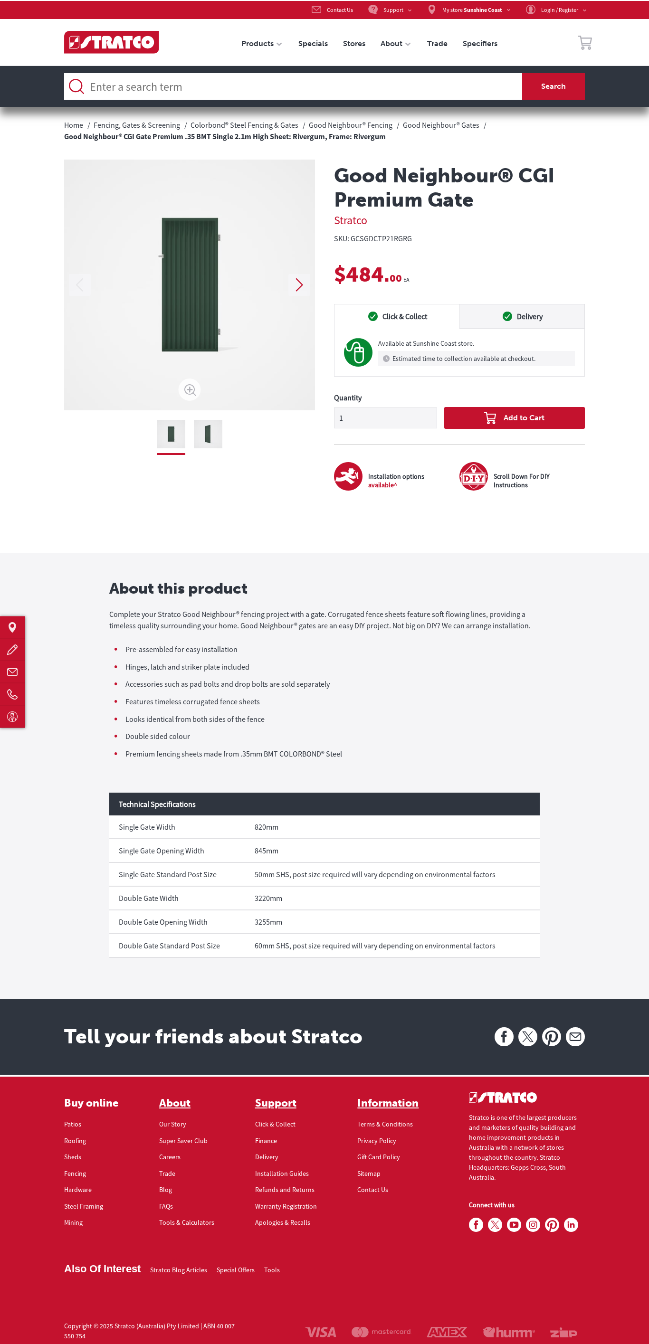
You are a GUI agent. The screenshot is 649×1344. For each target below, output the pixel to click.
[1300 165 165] (12, 694)
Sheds (72, 1157)
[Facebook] (504, 1036)
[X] (527, 1036)
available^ (382, 485)
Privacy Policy (376, 1140)
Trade (167, 1173)
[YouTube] (514, 1225)
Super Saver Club (183, 1140)
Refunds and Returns (285, 1189)
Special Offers (236, 1270)
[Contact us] (12, 672)
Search (553, 86)
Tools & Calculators (186, 1222)
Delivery (266, 1157)
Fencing (75, 1173)
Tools (272, 1270)
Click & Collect (275, 1124)
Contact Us (372, 1189)
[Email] (575, 1036)
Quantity (348, 397)
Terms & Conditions (385, 1124)
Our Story (172, 1124)
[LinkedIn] (571, 1225)
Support (275, 1103)
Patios (72, 1124)
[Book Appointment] (12, 717)
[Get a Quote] (12, 650)
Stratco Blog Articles (178, 1270)
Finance (266, 1140)
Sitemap (369, 1173)
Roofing (75, 1140)
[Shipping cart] (585, 44)
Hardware (78, 1189)
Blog (165, 1189)
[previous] (80, 285)
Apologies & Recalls (282, 1222)
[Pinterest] (551, 1036)
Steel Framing (83, 1206)
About (175, 1103)
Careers (170, 1157)
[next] (299, 285)
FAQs (166, 1206)
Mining (73, 1222)
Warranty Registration (286, 1206)
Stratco (350, 220)
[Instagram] (533, 1225)
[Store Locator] (12, 627)
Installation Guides (282, 1173)
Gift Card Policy (378, 1157)
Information (388, 1103)
